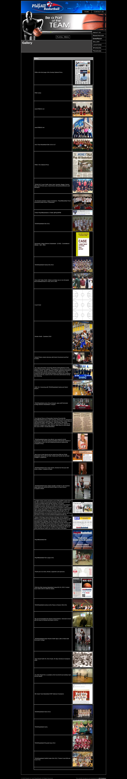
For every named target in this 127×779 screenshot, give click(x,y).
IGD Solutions (102, 778)
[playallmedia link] (74, 22)
